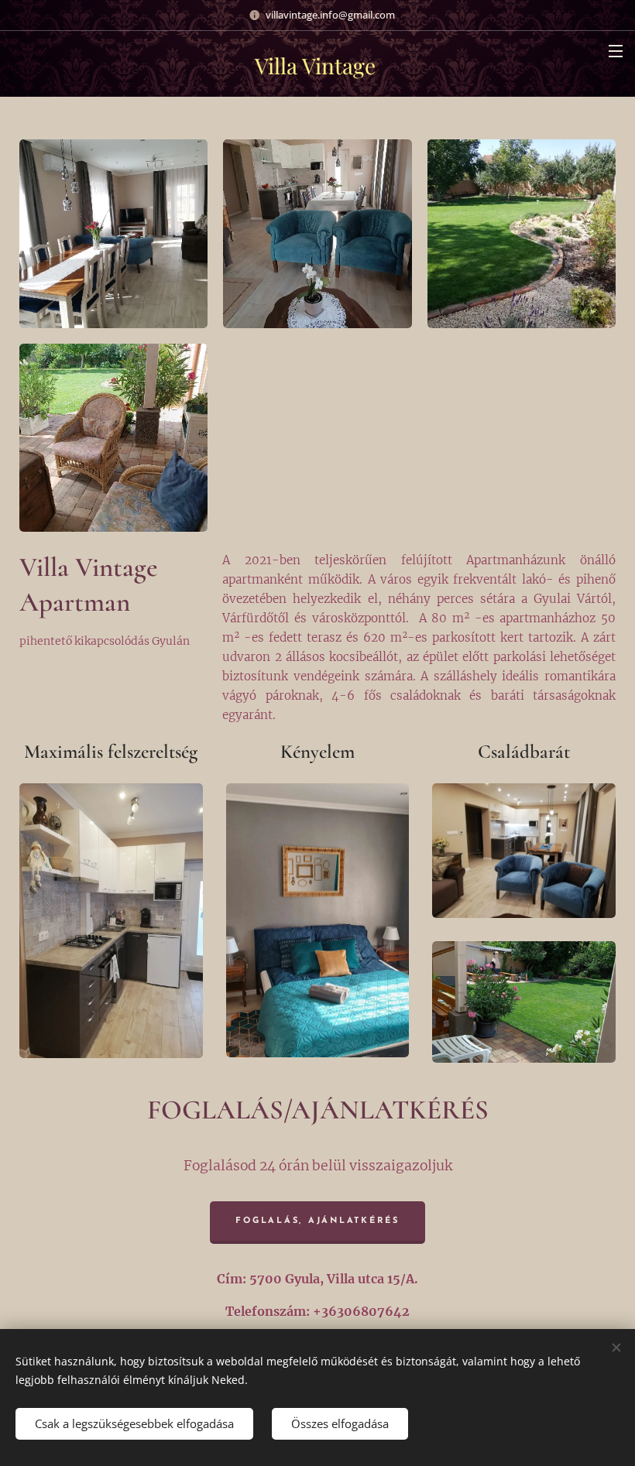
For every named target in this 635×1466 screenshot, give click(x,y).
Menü (615, 50)
